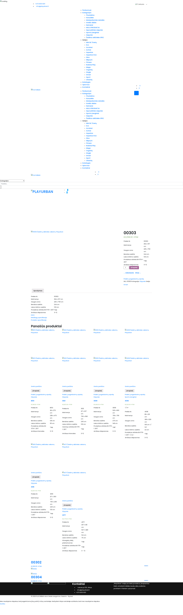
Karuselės (90, 18)
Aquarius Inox (91, 55)
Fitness (89, 62)
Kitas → (138, 273)
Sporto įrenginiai (92, 32)
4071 (64, 515)
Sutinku (2, 604)
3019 (32, 487)
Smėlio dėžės (91, 22)
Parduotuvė (86, 10)
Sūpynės (89, 35)
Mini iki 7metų (91, 42)
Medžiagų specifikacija (39, 318)
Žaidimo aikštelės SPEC (95, 37)
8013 (32, 401)
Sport (88, 77)
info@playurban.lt (42, 6)
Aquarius (89, 52)
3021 (63, 401)
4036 (127, 401)
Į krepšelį (134, 268)
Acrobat (89, 47)
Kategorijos (86, 13)
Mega (88, 67)
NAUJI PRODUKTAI (93, 27)
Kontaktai (86, 87)
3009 (95, 401)
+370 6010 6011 (40, 4)
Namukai (89, 25)
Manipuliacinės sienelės (95, 20)
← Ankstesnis (129, 273)
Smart (88, 75)
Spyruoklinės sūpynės (94, 30)
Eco (87, 45)
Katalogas (86, 82)
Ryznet (70, 596)
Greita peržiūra (36, 386)
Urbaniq (89, 80)
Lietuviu (141, 4)
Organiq (89, 70)
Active (88, 50)
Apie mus (85, 85)
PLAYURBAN (40, 596)
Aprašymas (37, 291)
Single (88, 72)
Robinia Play (91, 65)
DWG (33, 315)
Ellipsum (89, 60)
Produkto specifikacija (38, 320)
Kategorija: (135, 281)
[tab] (38, 291)
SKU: (125, 281)
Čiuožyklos (90, 15)
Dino (88, 57)
